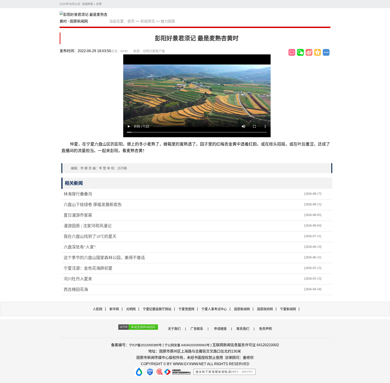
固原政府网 (265, 309)
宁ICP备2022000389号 (145, 345)
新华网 (114, 309)
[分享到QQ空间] (317, 52)
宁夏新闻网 (288, 309)
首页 (131, 21)
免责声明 (265, 328)
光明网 (131, 309)
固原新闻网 (242, 309)
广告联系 (196, 328)
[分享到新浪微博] (309, 52)
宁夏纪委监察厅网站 (157, 309)
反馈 (99, 4)
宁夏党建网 (186, 309)
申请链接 (220, 328)
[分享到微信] (300, 52)
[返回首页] (84, 18)
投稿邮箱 (87, 4)
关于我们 (174, 328)
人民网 (97, 309)
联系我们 (243, 328)
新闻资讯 (147, 21)
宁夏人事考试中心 (214, 309)
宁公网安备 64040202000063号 (187, 345)
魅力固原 (168, 21)
